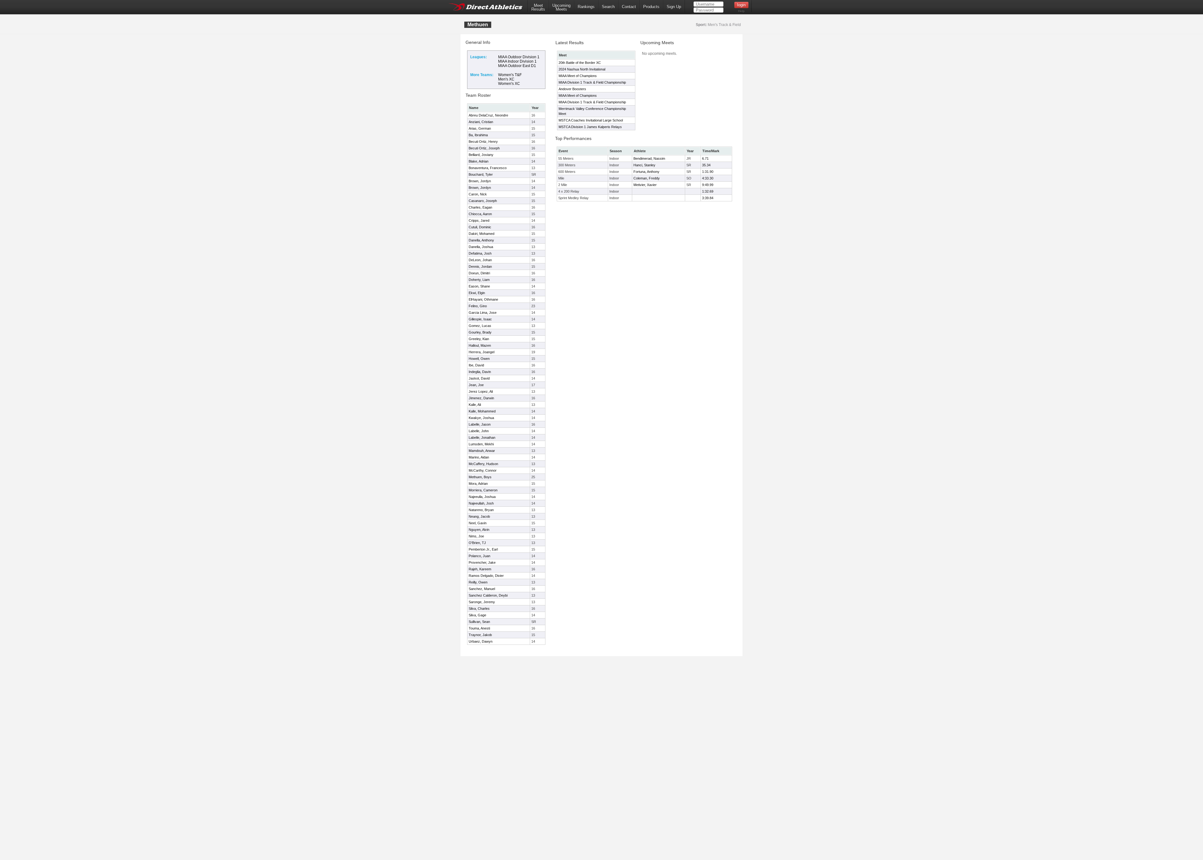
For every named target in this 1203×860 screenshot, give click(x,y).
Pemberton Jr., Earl (483, 549)
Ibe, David (476, 365)
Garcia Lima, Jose (483, 312)
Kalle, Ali (475, 405)
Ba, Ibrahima (478, 135)
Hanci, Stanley (644, 165)
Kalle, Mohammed (482, 411)
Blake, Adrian (478, 161)
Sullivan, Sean (479, 622)
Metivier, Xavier (645, 185)
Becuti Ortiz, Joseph (484, 148)
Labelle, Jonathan (482, 437)
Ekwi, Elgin (477, 293)
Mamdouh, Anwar (482, 451)
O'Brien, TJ (477, 543)
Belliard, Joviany (481, 155)
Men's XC (506, 79)
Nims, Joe (476, 536)
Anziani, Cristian (481, 122)
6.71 (705, 158)
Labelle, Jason (480, 424)
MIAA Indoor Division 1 (517, 61)
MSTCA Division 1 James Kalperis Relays (590, 127)
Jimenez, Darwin (481, 398)
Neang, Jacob (479, 516)
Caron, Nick (478, 194)
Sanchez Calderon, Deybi (488, 595)
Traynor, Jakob (480, 635)
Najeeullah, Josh (481, 503)
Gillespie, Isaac (480, 319)
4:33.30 (707, 178)
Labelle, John (479, 431)
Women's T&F (510, 75)
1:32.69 (707, 191)
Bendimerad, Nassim (649, 158)
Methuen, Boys (480, 477)
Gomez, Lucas (480, 326)
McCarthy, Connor (483, 470)
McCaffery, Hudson (483, 464)
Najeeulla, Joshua (482, 497)
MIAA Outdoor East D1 (517, 66)
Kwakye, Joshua (481, 418)
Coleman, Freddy (646, 178)
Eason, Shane (479, 286)
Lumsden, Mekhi (481, 444)
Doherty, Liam (479, 280)
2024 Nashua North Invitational (582, 69)
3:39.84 (707, 198)
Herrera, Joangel (481, 352)
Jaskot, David (479, 378)
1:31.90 (707, 172)
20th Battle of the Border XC (580, 63)
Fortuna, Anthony (646, 172)
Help (741, 11)
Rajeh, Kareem (480, 569)
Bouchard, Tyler (481, 174)
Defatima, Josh (480, 253)
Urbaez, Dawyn (480, 641)
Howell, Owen (479, 358)
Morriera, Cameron (483, 490)
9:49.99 (707, 185)
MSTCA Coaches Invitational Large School (591, 120)
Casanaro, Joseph (483, 201)
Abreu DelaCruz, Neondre (488, 115)
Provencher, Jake (482, 562)
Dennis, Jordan (480, 266)
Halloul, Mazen (480, 345)
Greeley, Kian (479, 339)
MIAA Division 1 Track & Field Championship (592, 82)
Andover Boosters (572, 89)
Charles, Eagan (480, 207)
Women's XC (509, 83)
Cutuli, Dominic (480, 227)
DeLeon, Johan (480, 260)
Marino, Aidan (479, 457)
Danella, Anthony (481, 240)
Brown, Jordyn (480, 181)
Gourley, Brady (480, 332)
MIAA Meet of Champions (578, 76)
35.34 (706, 165)
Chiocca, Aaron (480, 214)
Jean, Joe (476, 385)
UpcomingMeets (561, 7)
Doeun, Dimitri (479, 273)
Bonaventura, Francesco (488, 168)
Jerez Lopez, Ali (481, 391)
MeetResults (538, 7)
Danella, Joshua (481, 247)
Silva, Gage (477, 615)
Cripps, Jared (479, 220)
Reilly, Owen (478, 582)
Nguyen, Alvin (479, 529)
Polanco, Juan (479, 556)
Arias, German (480, 128)
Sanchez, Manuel (482, 589)
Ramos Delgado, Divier (486, 576)
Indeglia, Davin (480, 372)
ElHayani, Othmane (483, 299)
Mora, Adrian (478, 483)
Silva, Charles (479, 608)
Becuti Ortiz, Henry (483, 141)
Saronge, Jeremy (482, 602)
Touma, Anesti (479, 628)
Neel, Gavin (478, 523)
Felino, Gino (478, 306)
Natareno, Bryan (481, 510)
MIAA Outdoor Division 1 (518, 57)
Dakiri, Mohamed (481, 234)
